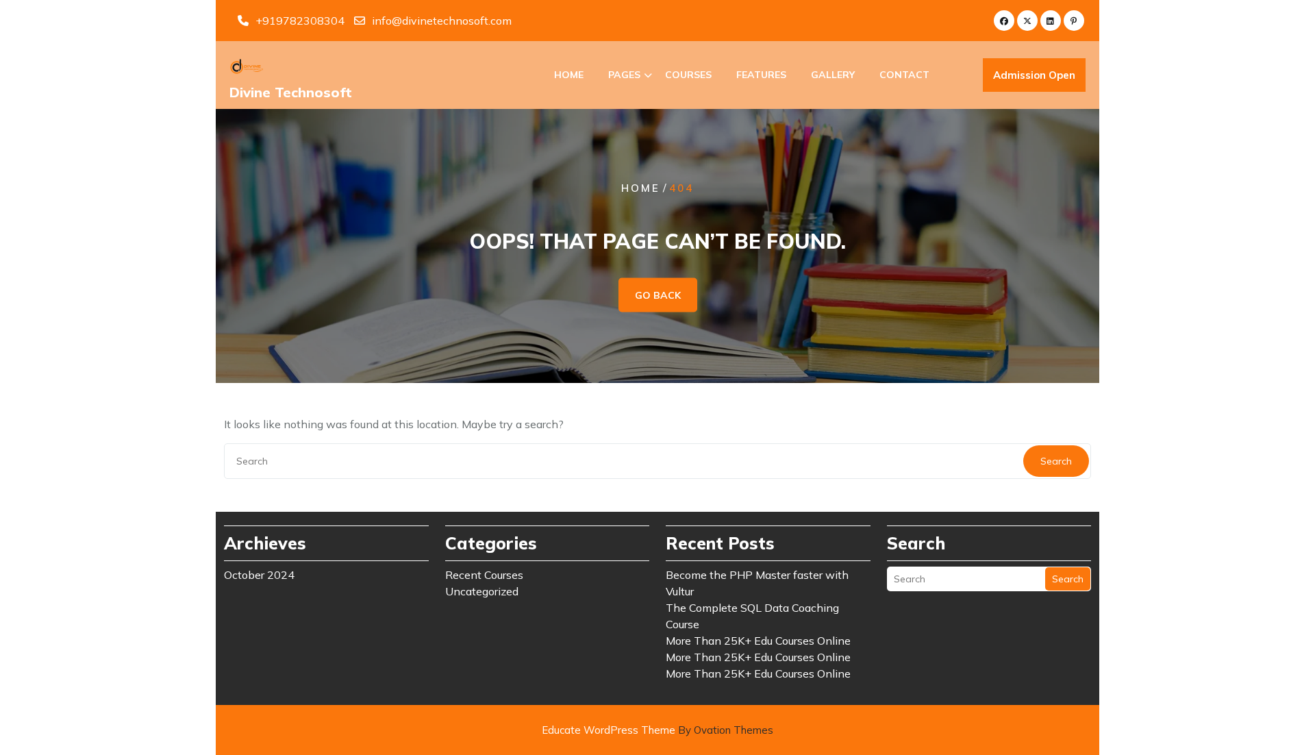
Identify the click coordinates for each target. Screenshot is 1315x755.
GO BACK (658, 295)
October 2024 (259, 575)
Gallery (833, 75)
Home (569, 75)
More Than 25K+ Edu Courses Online (758, 640)
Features (761, 75)
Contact (904, 75)
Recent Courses (484, 575)
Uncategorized (481, 591)
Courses (688, 75)
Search (1056, 461)
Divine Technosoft (290, 92)
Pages (624, 75)
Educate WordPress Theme (657, 730)
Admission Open (1034, 75)
